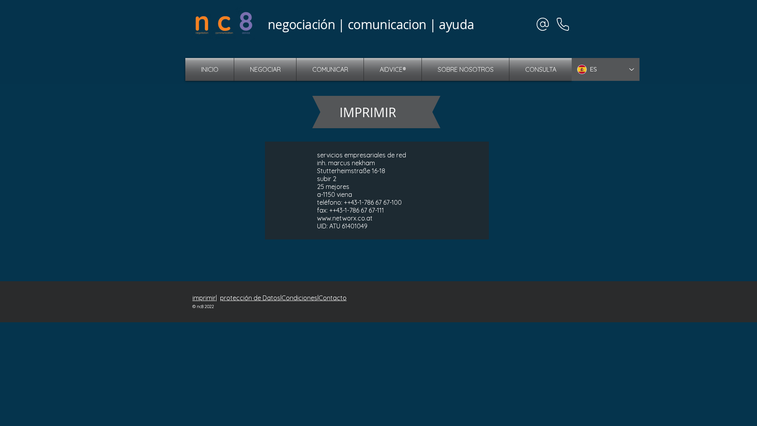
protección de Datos (250, 298)
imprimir (204, 298)
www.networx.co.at (345, 218)
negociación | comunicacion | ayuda (371, 24)
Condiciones (299, 298)
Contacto (333, 298)
